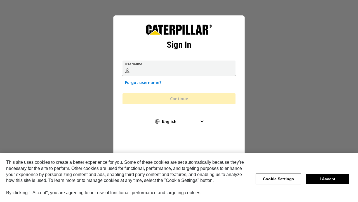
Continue (179, 98)
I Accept (327, 179)
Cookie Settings (278, 179)
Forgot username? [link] (143, 82)
